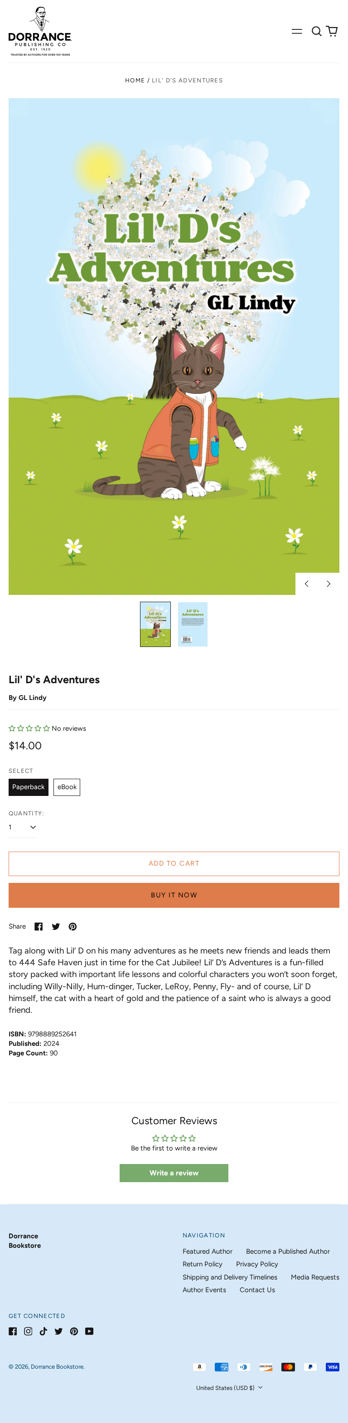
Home (135, 80)
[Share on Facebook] (38, 926)
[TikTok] (43, 1331)
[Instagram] (28, 1331)
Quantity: (26, 813)
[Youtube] (89, 1331)
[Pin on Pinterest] (72, 926)
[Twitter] (58, 1331)
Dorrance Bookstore (57, 1366)
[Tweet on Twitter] (56, 926)
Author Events (204, 1290)
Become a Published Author (288, 1251)
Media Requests (315, 1277)
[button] (316, 31)
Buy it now (174, 895)
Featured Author (207, 1251)
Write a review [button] (174, 1173)
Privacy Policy (257, 1264)
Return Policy (202, 1264)
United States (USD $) (226, 1388)
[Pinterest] (74, 1331)
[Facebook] (13, 1331)
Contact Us (257, 1290)
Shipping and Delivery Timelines (230, 1277)
